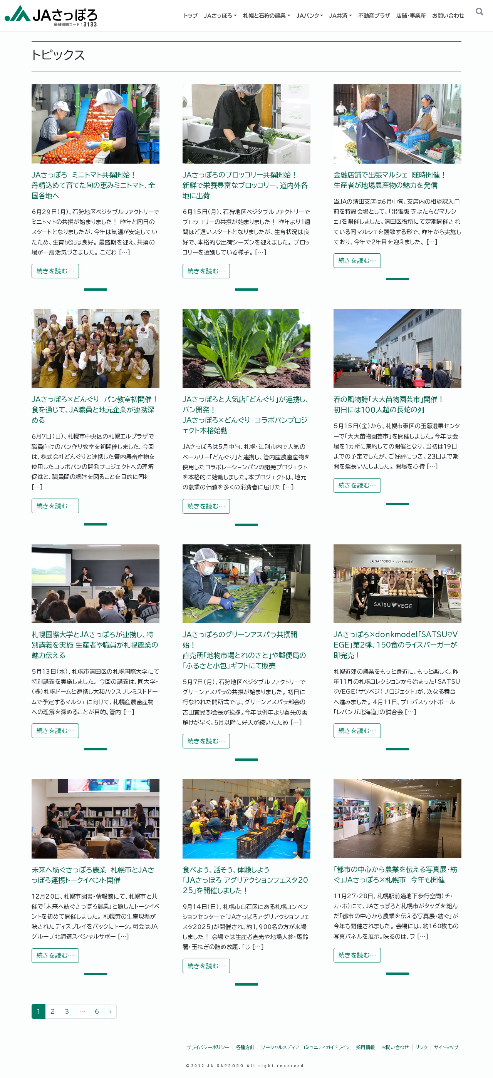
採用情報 (365, 1047)
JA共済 (338, 15)
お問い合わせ (448, 15)
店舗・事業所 (411, 15)
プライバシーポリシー (208, 1047)
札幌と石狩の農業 (264, 15)
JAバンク (308, 15)
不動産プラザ (374, 15)
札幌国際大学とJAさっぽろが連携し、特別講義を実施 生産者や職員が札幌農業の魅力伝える (95, 645)
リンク (422, 1047)
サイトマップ (446, 1047)
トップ (191, 15)
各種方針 (245, 1047)
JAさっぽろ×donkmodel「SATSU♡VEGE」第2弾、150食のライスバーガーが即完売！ (396, 645)
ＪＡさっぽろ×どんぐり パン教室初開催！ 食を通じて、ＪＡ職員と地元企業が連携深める (95, 410)
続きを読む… (58, 273)
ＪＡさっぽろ (218, 15)
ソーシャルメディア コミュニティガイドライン (305, 1047)
